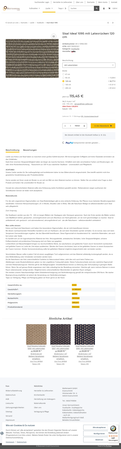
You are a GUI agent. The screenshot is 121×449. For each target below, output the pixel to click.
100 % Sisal (75, 298)
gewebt (74, 294)
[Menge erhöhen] (84, 125)
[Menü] (117, 425)
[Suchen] (96, 8)
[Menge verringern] (65, 125)
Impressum (10, 442)
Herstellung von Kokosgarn (44, 399)
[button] (103, 8)
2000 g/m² (75, 302)
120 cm (90, 81)
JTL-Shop (109, 446)
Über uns (79, 2)
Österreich (75, 307)
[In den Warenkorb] (7, 30)
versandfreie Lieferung (83, 104)
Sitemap (9, 411)
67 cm (67, 74)
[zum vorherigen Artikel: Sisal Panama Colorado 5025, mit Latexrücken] (108, 22)
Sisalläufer (75, 49)
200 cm (90, 88)
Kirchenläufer (39, 395)
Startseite (91, 2)
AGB (7, 399)
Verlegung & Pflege (41, 411)
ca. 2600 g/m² (76, 289)
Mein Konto (102, 2)
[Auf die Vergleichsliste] (53, 36)
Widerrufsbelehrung (14, 391)
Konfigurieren (99, 434)
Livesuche (9, 403)
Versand (9, 416)
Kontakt (114, 2)
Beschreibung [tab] (12, 150)
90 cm (90, 78)
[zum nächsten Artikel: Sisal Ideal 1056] (112, 22)
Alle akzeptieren (99, 427)
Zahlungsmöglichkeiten (15, 407)
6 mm (74, 285)
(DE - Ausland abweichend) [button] (89, 116)
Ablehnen (99, 440)
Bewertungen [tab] (30, 150)
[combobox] (88, 65)
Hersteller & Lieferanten (62, 2)
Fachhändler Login (42, 2)
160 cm (90, 84)
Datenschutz (22, 442)
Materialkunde (40, 403)
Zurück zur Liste (12, 23)
